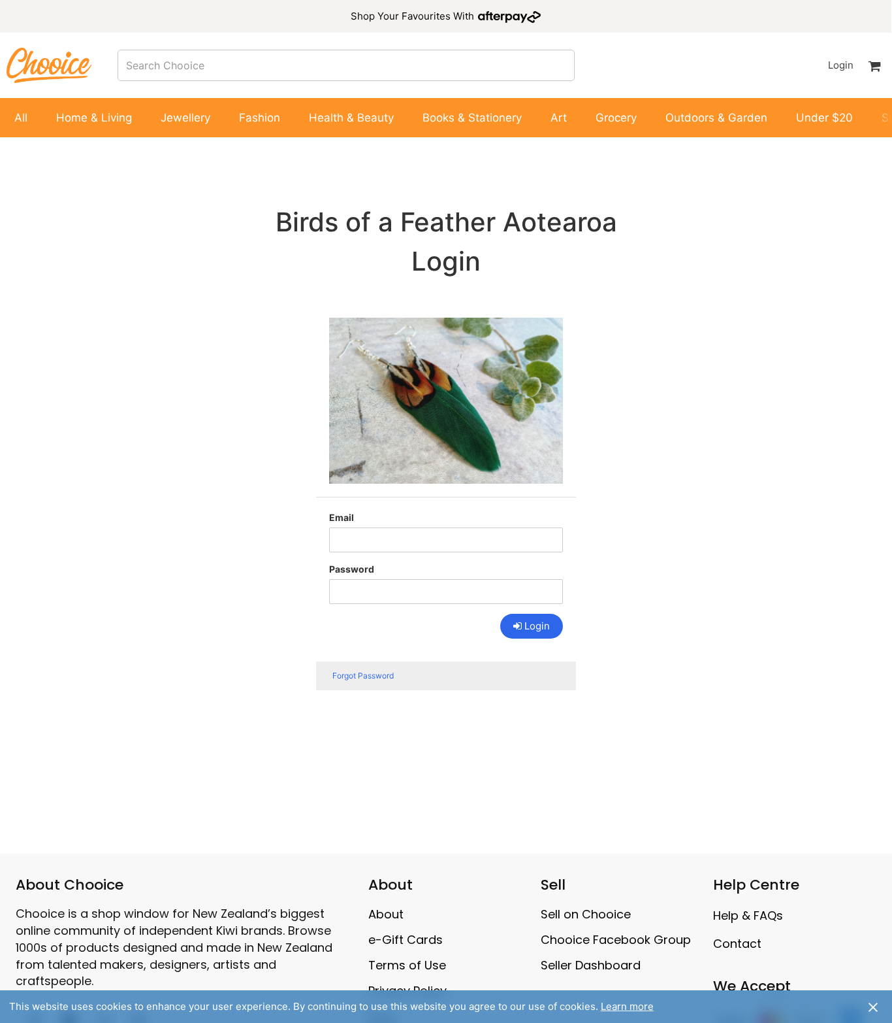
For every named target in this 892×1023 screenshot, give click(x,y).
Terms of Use (407, 965)
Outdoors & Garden (716, 117)
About (386, 914)
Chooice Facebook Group (616, 939)
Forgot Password (363, 675)
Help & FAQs (748, 915)
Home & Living (94, 117)
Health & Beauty (351, 117)
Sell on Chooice (586, 914)
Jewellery (185, 117)
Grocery (616, 117)
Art (558, 117)
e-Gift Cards (405, 939)
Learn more (627, 1006)
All (20, 117)
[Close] (873, 1006)
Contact (737, 943)
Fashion (259, 117)
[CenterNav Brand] (49, 65)
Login (840, 65)
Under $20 (824, 117)
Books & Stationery (472, 117)
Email (341, 517)
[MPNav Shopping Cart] (874, 65)
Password (351, 569)
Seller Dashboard (591, 965)
